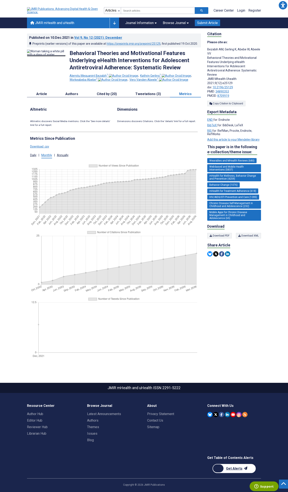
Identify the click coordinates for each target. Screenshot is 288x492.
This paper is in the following (232, 149)
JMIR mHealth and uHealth (54, 23)
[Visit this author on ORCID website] (123, 75)
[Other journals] (114, 23)
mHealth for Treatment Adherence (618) (232, 191)
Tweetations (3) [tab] (148, 94)
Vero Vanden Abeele (143, 79)
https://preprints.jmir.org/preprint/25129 (133, 43)
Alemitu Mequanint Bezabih (89, 75)
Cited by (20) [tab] (107, 94)
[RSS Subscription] (245, 414)
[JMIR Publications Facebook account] (221, 414)
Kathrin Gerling (150, 75)
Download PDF (220, 235)
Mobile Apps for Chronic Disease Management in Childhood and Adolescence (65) (228, 215)
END (210, 119)
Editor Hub (34, 420)
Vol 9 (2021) (98, 38)
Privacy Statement (160, 414)
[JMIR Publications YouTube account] (233, 414)
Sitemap (153, 427)
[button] (283, 5)
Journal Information (139, 23)
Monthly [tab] (46, 155)
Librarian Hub (36, 434)
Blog (90, 440)
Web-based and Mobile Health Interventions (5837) (226, 168)
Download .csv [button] (39, 146)
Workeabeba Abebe (83, 79)
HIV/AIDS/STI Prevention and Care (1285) (233, 197)
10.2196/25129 (223, 87)
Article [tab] (41, 94)
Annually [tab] (63, 155)
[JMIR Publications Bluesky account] (210, 414)
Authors (92, 420)
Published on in (75, 38)
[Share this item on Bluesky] (210, 254)
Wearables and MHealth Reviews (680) (231, 160)
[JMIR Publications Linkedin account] (227, 414)
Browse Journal (174, 23)
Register (254, 10)
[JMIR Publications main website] (63, 10)
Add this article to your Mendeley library (233, 139)
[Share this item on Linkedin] (227, 254)
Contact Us (155, 420)
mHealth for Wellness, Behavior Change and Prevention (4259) (232, 177)
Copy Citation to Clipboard (227, 103)
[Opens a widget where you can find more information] (264, 486)
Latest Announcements (104, 414)
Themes (93, 427)
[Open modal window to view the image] (46, 55)
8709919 (223, 95)
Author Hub (35, 414)
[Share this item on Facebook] (221, 254)
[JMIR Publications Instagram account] (239, 414)
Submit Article (207, 23)
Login (241, 10)
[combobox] (158, 10)
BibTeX (212, 125)
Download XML (250, 235)
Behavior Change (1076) (223, 184)
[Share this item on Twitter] (215, 254)
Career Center (224, 10)
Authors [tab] (71, 94)
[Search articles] (201, 10)
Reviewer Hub (37, 427)
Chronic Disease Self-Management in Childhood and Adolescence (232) (231, 205)
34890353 (222, 91)
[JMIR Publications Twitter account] (215, 414)
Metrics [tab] (185, 94)
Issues (92, 434)
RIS (209, 130)
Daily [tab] (33, 155)
